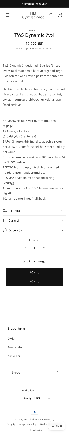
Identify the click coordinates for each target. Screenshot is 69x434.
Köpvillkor (14, 356)
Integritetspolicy (27, 424)
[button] (7, 15)
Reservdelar (15, 347)
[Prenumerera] (57, 372)
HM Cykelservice (33, 419)
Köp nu (35, 272)
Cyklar (12, 338)
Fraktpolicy (36, 429)
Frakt (32, 48)
